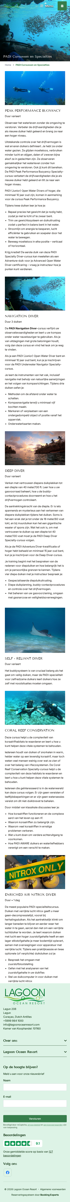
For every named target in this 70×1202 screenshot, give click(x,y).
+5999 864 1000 (13, 1020)
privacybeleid (34, 1125)
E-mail (7, 1096)
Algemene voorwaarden (53, 1189)
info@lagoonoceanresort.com (21, 1024)
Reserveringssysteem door (35, 1194)
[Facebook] (8, 1172)
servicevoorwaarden (53, 1125)
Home (8, 64)
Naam (6, 1080)
